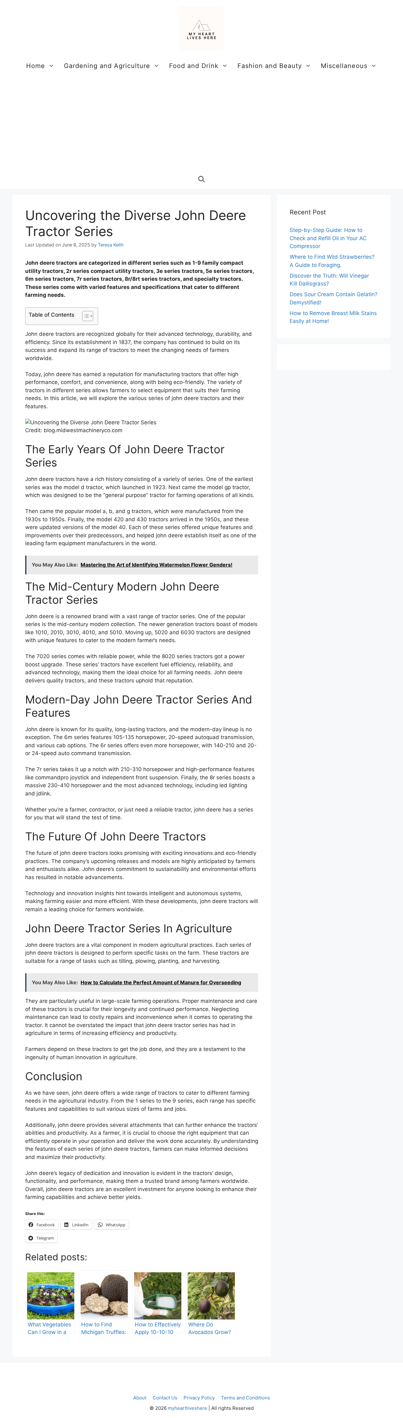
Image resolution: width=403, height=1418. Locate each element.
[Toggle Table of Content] (84, 316)
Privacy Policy (199, 1398)
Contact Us (165, 1398)
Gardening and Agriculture (107, 66)
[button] (201, 179)
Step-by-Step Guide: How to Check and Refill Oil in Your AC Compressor (328, 238)
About (139, 1398)
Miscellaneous (344, 66)
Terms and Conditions (245, 1398)
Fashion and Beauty (269, 66)
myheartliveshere (187, 1408)
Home (35, 66)
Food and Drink (194, 66)
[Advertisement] (201, 122)
